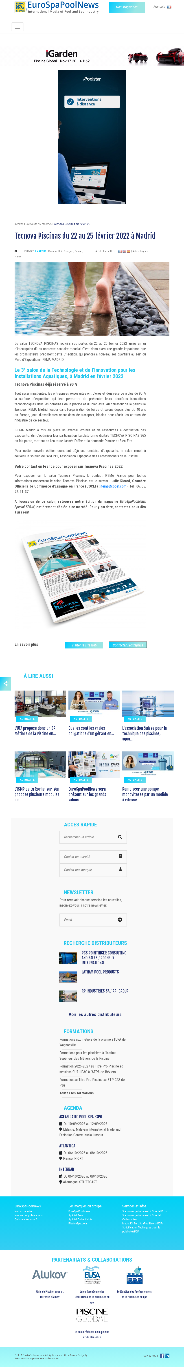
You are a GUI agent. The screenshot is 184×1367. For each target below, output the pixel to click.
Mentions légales (28, 1358)
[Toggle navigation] (17, 26)
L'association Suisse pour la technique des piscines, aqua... (144, 733)
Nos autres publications (29, 1215)
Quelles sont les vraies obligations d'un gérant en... (91, 731)
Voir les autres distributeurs (95, 1014)
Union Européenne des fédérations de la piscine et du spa (92, 1297)
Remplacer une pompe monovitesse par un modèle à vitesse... (145, 794)
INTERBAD (66, 1169)
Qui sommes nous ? (26, 1219)
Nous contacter (24, 1211)
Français (159, 6)
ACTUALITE (27, 719)
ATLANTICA (67, 1145)
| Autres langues (139, 251)
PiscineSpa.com (77, 1223)
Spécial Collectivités (80, 1219)
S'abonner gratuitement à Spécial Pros (144, 1211)
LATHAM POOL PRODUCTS (100, 971)
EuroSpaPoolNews (79, 1211)
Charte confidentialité (48, 1358)
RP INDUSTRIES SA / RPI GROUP (105, 990)
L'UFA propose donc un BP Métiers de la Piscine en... (35, 731)
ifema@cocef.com (113, 486)
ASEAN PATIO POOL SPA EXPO (80, 1116)
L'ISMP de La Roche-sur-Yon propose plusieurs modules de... (37, 794)
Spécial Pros (75, 1215)
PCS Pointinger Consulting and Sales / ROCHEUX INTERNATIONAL (104, 957)
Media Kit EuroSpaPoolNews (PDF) (142, 1223)
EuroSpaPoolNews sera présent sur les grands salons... (87, 794)
